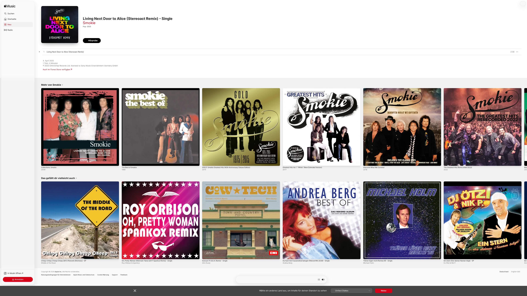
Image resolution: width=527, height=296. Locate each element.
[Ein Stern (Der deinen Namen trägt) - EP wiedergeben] (447, 256)
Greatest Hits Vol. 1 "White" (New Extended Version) (305, 89)
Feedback (123, 275)
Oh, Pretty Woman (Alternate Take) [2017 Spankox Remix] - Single (150, 182)
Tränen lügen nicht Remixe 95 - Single (379, 182)
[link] (52, 84)
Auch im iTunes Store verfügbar (56, 69)
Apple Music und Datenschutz (83, 275)
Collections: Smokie (49, 89)
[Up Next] (318, 279)
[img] (9, 6)
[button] (18, 13)
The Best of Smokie (130, 89)
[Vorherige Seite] (38, 126)
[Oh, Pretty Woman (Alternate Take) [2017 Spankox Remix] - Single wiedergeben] (125, 256)
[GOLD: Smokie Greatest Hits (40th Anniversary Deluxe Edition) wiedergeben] (206, 162)
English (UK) (515, 271)
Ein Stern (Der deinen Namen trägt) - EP (461, 182)
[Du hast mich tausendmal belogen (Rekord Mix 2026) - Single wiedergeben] (286, 256)
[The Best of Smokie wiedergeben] (125, 162)
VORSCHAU (510, 52)
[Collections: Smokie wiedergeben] (45, 162)
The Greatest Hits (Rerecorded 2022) (460, 89)
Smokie (89, 23)
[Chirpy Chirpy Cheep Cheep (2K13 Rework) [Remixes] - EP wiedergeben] (45, 256)
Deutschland (504, 271)
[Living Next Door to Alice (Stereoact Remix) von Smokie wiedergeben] (44, 52)
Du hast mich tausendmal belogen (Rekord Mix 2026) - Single (309, 182)
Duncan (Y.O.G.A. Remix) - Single (216, 182)
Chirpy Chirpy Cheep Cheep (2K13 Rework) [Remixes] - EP (66, 182)
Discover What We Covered (375, 89)
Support (115, 275)
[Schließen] (135, 290)
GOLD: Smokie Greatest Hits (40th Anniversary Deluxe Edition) (229, 89)
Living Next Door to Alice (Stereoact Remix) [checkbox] (65, 52)
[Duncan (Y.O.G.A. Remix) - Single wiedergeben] (206, 256)
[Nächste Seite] (524, 126)
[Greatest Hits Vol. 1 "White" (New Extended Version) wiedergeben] (286, 162)
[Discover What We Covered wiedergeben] (367, 162)
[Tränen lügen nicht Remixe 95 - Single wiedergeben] (367, 256)
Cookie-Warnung (103, 275)
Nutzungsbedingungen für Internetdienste (55, 275)
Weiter (383, 291)
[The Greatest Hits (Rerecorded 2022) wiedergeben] (447, 162)
